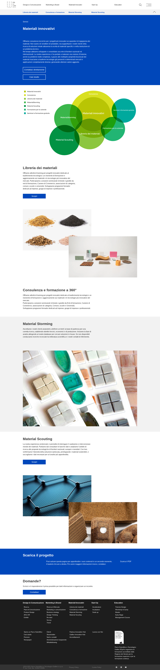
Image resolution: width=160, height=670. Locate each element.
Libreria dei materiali (30, 12)
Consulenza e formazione (55, 12)
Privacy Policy (74, 667)
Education (118, 5)
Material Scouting (97, 12)
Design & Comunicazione (32, 5)
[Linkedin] (121, 667)
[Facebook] (116, 667)
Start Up (95, 5)
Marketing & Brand (52, 5)
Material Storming (75, 12)
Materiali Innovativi (75, 5)
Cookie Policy (96, 667)
